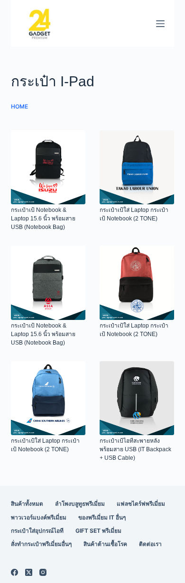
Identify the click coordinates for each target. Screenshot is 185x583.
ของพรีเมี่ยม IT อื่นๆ (102, 517)
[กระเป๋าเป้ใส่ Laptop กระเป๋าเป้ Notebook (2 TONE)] (137, 167)
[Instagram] (42, 572)
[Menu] (160, 23)
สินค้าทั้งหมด (27, 503)
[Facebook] (14, 572)
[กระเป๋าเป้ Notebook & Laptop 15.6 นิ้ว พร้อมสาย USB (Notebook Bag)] (48, 167)
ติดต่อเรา (150, 543)
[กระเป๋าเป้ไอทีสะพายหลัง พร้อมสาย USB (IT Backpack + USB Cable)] (137, 398)
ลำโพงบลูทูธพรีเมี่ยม (80, 503)
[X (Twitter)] (28, 572)
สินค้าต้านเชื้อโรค (105, 543)
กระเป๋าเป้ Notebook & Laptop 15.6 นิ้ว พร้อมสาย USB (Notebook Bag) (43, 218)
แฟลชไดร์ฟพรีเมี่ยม (141, 503)
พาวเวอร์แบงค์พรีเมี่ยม (38, 517)
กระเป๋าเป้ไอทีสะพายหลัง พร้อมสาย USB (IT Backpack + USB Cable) (135, 449)
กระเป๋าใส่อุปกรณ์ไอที (37, 530)
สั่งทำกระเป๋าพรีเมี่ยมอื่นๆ (41, 543)
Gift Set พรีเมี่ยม (98, 530)
